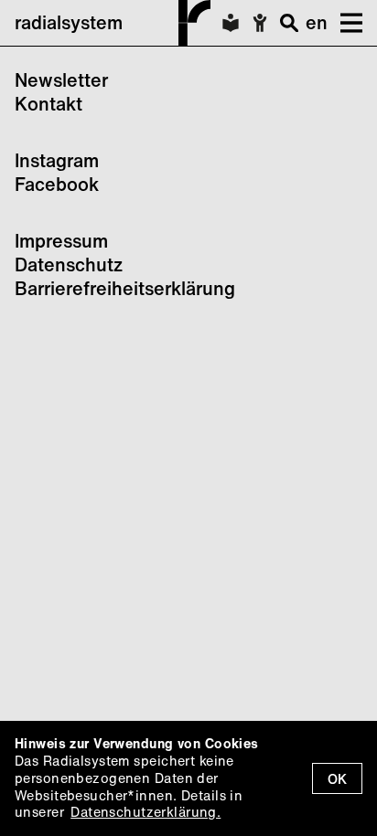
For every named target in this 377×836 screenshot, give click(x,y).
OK (337, 778)
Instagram (57, 160)
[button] (345, 23)
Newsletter (61, 80)
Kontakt (48, 103)
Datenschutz (69, 264)
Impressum (61, 241)
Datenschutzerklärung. (145, 811)
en (317, 22)
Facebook (57, 184)
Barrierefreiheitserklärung (125, 288)
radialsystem (69, 22)
